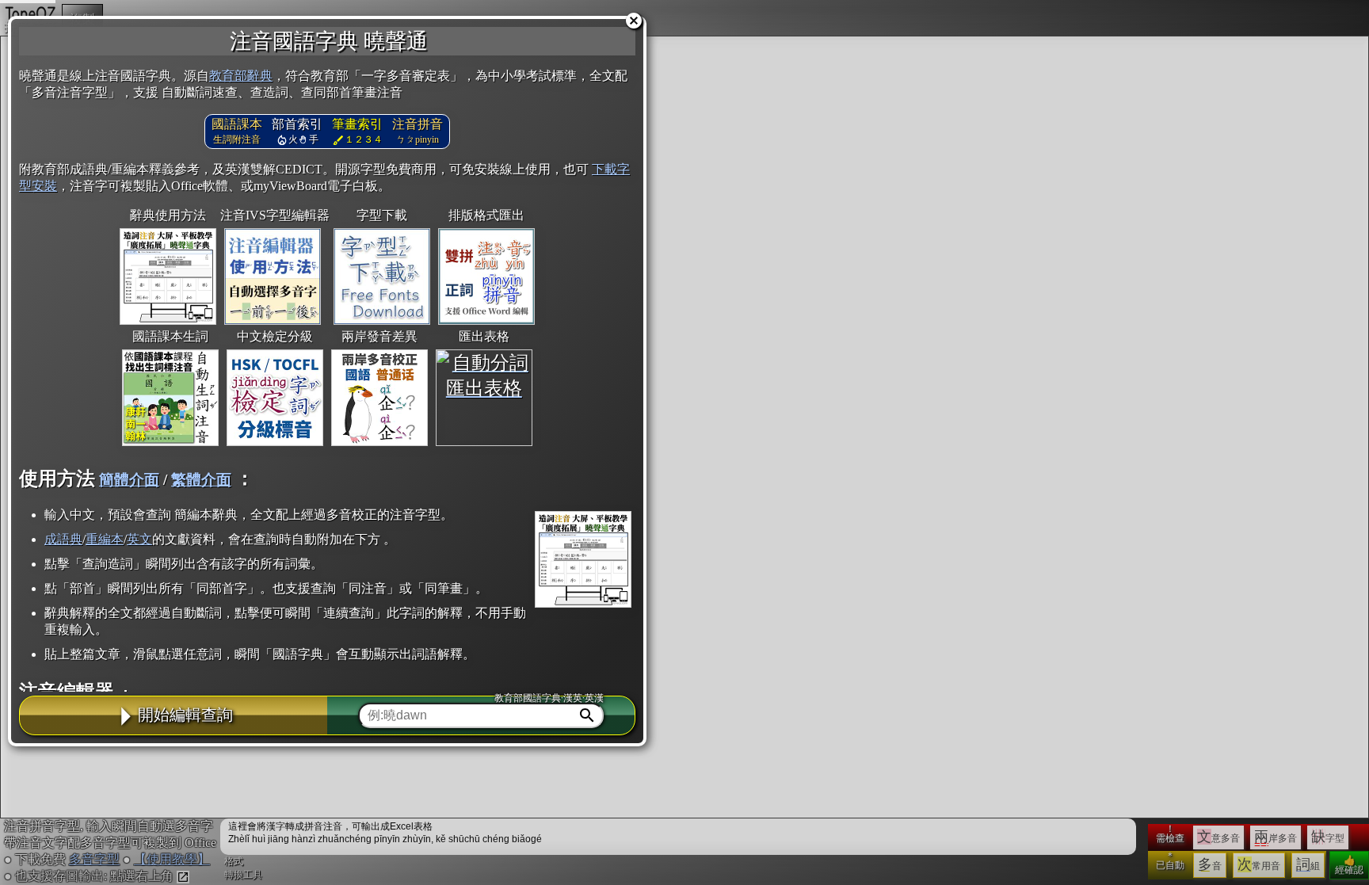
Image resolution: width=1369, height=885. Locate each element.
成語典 (63, 539)
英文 (139, 539)
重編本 (105, 539)
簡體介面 (129, 479)
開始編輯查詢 (185, 714)
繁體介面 (201, 479)
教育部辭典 (241, 75)
